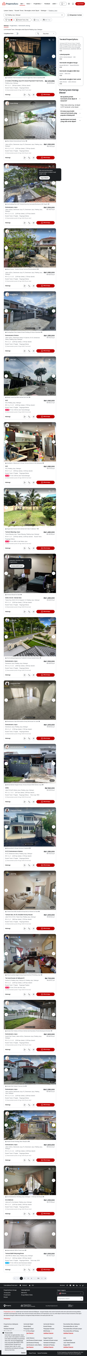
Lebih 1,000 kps (72, 81)
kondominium (66, 48)
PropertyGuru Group (10, 1290)
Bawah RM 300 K (64, 65)
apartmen (73, 48)
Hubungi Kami (25, 1290)
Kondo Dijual (27, 1326)
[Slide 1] (25, 73)
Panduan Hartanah (9, 1328)
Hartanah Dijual (28, 1324)
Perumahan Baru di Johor (70, 1326)
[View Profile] (10, 40)
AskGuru (6, 1326)
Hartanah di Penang (49, 1345)
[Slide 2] (28, 590)
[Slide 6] (32, 73)
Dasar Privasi (32, 1353)
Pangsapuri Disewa (49, 1328)
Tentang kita (7, 1292)
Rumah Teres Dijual (29, 1331)
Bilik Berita (24, 1292)
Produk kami (7, 1295)
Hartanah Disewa (49, 1324)
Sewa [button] (28, 4)
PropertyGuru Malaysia (11, 1324)
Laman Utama (8, 10)
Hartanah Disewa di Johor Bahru (33, 1345)
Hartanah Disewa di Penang (31, 1342)
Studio (61, 73)
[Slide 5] (31, 73)
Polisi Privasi (19, 1340)
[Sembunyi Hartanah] (49, 39)
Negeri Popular (48, 1338)
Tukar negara (61, 1290)
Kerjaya (6, 1297)
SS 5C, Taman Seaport (66, 57)
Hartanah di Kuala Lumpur (51, 1340)
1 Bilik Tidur (67, 73)
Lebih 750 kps (63, 81)
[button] (6, 25)
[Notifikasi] (73, 3)
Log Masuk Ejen (67, 1340)
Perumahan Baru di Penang (71, 1331)
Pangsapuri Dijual (28, 1328)
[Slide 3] (28, 73)
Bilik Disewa (47, 1331)
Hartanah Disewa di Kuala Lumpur (33, 1340)
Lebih (54, 4)
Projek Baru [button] (37, 4)
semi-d (79, 48)
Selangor (44, 10)
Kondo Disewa (47, 1326)
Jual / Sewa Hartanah (69, 1342)
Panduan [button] (47, 4)
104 (38, 1278)
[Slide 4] (29, 73)
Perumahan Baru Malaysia (71, 1324)
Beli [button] (22, 4)
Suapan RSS (66, 1345)
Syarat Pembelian (42, 1353)
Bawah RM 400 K (74, 65)
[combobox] (34, 15)
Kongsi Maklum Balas (27, 1295)
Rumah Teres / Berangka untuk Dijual (27, 10)
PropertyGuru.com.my (10, 1311)
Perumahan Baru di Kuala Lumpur (72, 1328)
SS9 (74, 57)
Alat (64, 1338)
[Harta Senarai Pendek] (53, 39)
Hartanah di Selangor (49, 1342)
